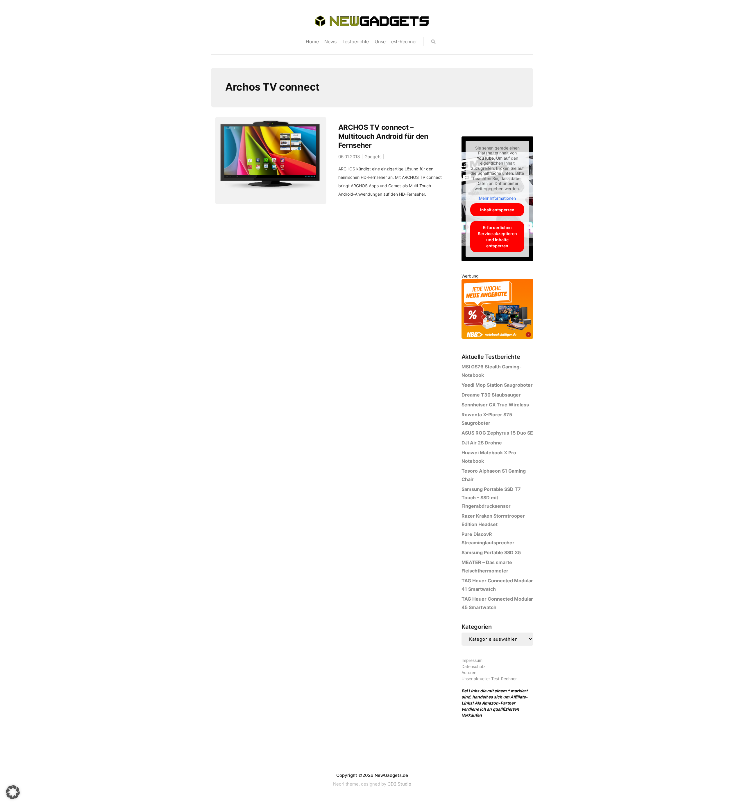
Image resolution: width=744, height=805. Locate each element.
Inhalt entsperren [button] (497, 209)
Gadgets (373, 156)
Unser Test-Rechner (396, 41)
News (330, 41)
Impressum (472, 660)
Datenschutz (474, 666)
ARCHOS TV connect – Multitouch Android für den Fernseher (383, 136)
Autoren (469, 672)
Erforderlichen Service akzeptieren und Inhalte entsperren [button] (497, 236)
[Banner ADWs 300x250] (497, 309)
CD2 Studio (399, 784)
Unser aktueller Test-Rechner (489, 678)
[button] (13, 792)
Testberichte (355, 41)
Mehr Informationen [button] (497, 198)
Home (312, 41)
